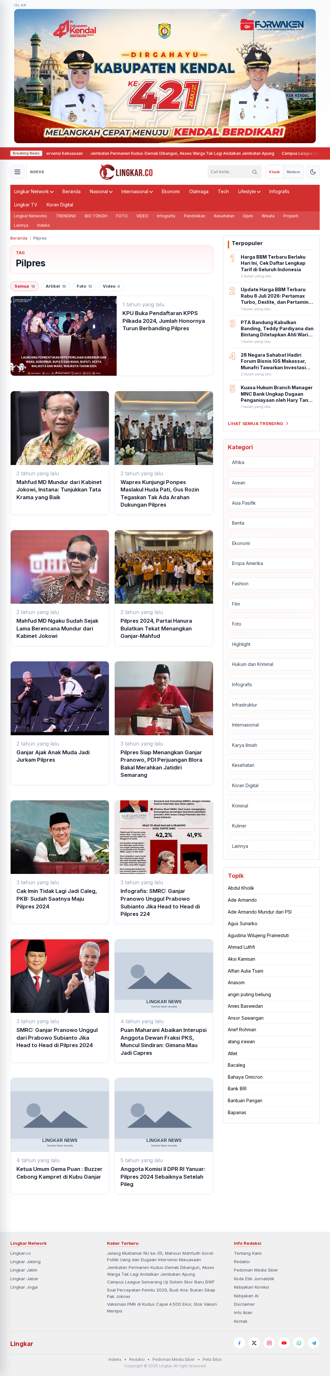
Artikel (56, 286)
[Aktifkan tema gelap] (313, 172)
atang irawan (241, 1041)
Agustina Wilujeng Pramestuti (258, 935)
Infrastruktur (244, 705)
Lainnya (21, 225)
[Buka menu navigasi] (17, 172)
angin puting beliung (249, 994)
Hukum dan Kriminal (252, 664)
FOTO (122, 215)
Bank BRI (237, 1088)
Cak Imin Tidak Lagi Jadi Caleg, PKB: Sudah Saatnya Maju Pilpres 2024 (56, 898)
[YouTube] (284, 1343)
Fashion (240, 583)
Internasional (134, 191)
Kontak (241, 1321)
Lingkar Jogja (24, 1287)
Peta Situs (212, 1359)
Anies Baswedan (245, 1006)
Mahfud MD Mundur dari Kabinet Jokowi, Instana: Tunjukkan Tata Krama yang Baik (59, 489)
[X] (254, 1343)
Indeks (43, 225)
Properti (290, 215)
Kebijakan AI (246, 1295)
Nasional (99, 191)
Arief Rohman (242, 1029)
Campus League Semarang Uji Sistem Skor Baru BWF (161, 1281)
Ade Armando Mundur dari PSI (260, 912)
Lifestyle (247, 191)
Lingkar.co (20, 1253)
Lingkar (21, 1344)
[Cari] (254, 172)
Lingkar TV (25, 204)
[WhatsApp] (299, 1343)
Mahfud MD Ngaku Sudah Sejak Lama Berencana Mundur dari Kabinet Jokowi (57, 628)
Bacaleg (236, 1065)
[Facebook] (239, 1343)
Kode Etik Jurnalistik (254, 1278)
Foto (84, 286)
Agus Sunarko (242, 923)
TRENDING (66, 215)
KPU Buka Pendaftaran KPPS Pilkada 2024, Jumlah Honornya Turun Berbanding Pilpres (163, 321)
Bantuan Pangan (245, 1100)
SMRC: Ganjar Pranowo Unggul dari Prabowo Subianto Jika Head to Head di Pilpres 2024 (57, 1037)
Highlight (241, 644)
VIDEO (142, 215)
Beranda (72, 191)
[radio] (274, 172)
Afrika (238, 462)
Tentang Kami (248, 1253)
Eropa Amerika (247, 563)
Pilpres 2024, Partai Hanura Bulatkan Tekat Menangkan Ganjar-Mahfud (156, 628)
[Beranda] (126, 172)
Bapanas (237, 1112)
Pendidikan (194, 215)
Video (111, 286)
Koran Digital (60, 204)
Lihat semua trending (255, 423)
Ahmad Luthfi (241, 947)
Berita (238, 523)
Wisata (268, 215)
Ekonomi (171, 191)
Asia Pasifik (244, 503)
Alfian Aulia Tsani (245, 971)
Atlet (232, 1053)
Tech (223, 191)
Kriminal (240, 805)
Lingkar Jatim (23, 1269)
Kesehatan (224, 215)
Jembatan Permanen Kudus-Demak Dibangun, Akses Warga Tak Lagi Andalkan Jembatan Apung (145, 153)
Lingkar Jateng (25, 1261)
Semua (25, 286)
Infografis (279, 191)
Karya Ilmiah (244, 745)
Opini (248, 215)
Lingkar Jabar (24, 1278)
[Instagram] (269, 1343)
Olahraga (199, 191)
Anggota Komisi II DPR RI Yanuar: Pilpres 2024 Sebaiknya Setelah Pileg (163, 1176)
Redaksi (242, 1261)
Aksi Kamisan (241, 959)
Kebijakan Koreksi (251, 1287)
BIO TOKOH (96, 215)
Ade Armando (242, 900)
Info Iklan (243, 1312)
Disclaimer (244, 1304)
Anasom (236, 982)
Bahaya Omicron (245, 1077)
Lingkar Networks (30, 215)
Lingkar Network (31, 191)
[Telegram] (313, 1343)
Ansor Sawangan (246, 1018)
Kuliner (239, 825)
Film (236, 604)
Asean (238, 482)
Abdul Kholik (241, 888)
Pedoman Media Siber (256, 1269)
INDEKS (37, 172)
